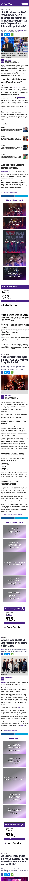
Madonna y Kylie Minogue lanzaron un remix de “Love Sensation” (14, 260)
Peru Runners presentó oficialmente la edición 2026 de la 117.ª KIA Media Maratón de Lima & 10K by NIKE (14, 595)
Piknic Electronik (8, 514)
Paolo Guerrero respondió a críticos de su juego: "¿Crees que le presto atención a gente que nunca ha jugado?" (11, 130)
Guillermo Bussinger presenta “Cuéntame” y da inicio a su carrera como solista (14, 761)
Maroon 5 (3, 649)
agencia (13, 192)
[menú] (2, 4)
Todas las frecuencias (15, 300)
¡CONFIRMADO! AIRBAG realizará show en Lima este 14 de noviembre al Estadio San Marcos (14, 779)
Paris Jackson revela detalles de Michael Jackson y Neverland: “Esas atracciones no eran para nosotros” (14, 798)
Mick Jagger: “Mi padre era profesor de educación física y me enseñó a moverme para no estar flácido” (14, 747)
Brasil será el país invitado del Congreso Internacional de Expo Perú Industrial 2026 (14, 241)
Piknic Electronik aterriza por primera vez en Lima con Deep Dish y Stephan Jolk (14, 209)
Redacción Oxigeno (8, 60)
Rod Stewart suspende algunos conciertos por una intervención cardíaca (14, 811)
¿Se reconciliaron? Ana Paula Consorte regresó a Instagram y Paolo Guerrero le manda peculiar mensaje (11, 139)
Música (5, 637)
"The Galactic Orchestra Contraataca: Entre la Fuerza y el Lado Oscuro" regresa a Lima (14, 223)
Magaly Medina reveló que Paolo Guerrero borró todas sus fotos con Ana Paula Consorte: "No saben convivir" (11, 157)
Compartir (8, 196)
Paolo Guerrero (19, 30)
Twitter (22, 196)
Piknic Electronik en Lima (17, 514)
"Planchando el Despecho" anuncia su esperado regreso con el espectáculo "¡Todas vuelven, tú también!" (14, 273)
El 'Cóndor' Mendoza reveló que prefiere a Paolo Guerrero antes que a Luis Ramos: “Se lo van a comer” (11, 148)
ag (16, 192)
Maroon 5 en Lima (12, 730)
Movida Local (7, 9)
